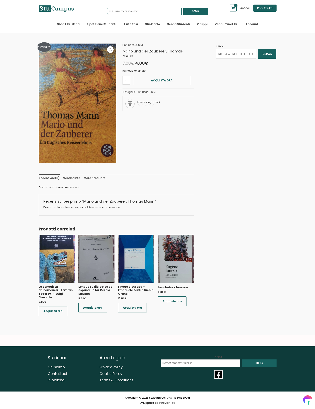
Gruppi (202, 24)
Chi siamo (56, 367)
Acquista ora (161, 80)
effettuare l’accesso (64, 207)
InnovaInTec (167, 403)
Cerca (195, 11)
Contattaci (57, 373)
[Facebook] (218, 374)
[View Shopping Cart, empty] (233, 8)
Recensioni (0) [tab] (49, 178)
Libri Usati (128, 45)
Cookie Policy (111, 373)
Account (252, 24)
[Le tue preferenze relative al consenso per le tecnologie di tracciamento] (308, 402)
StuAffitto (152, 24)
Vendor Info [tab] (71, 178)
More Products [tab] (94, 178)
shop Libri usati (68, 24)
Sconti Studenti (178, 24)
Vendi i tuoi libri (226, 24)
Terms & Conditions (116, 380)
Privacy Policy (111, 367)
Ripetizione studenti (101, 24)
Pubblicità (56, 380)
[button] (265, 8)
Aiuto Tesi (130, 24)
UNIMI (139, 45)
